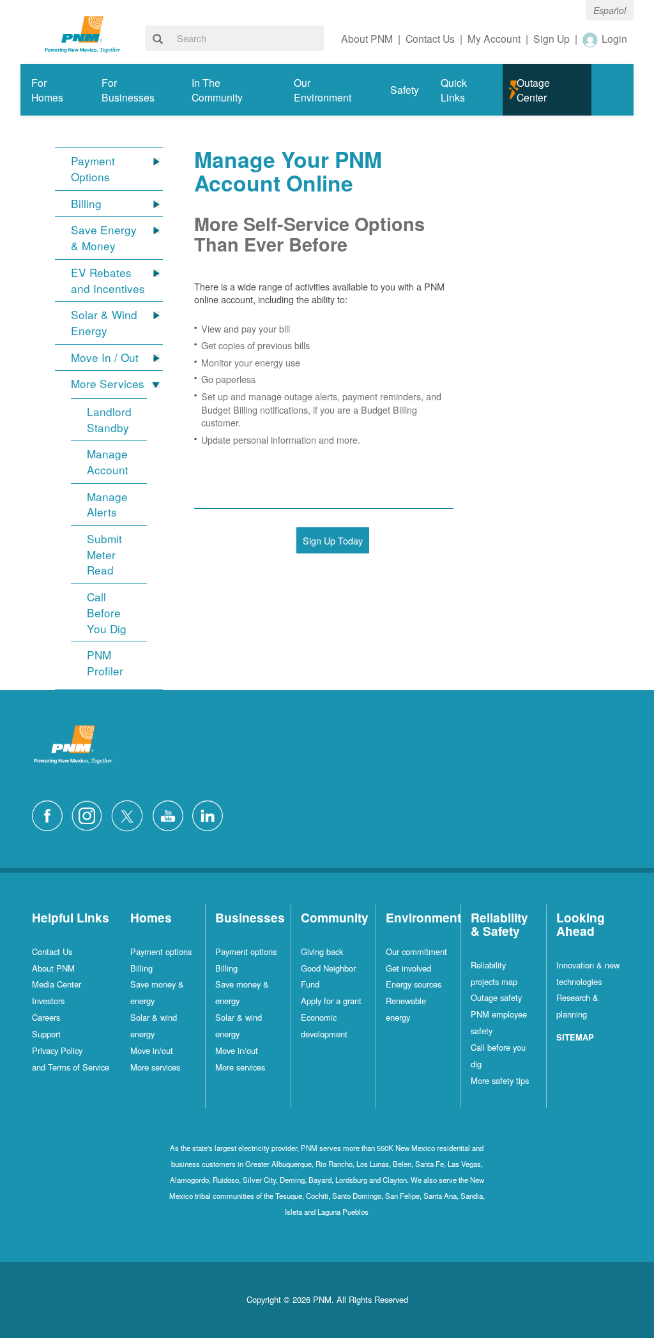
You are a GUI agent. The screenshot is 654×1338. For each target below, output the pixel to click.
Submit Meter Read (104, 554)
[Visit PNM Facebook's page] (50, 814)
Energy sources (413, 984)
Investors (48, 1001)
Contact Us (52, 951)
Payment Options (93, 168)
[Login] (590, 39)
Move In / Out (105, 357)
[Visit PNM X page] (130, 814)
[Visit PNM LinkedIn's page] (210, 814)
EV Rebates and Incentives (108, 280)
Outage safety (496, 997)
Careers (46, 1017)
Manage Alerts (107, 504)
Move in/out (151, 1050)
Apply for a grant (331, 1001)
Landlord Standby (109, 419)
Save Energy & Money (104, 237)
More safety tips (500, 1080)
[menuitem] (55, 90)
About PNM (53, 968)
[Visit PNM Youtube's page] (171, 814)
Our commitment (416, 951)
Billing (86, 203)
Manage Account (107, 461)
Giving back (322, 951)
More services (155, 1067)
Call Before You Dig (106, 612)
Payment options (161, 951)
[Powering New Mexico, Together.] (83, 33)
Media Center (56, 984)
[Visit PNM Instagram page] (90, 814)
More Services (107, 383)
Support (46, 1034)
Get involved (408, 968)
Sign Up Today (333, 540)
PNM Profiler (105, 663)
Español (609, 10)
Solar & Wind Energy (104, 322)
